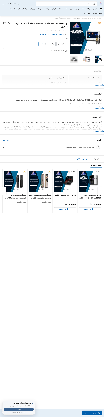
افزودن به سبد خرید (90, 413)
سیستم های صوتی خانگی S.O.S (63, 18)
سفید (42, 44)
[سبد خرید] (3, 4)
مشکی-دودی (62, 44)
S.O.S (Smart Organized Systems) (52, 35)
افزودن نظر (6, 140)
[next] (4, 191)
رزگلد (52, 44)
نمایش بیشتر (99, 85)
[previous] (100, 191)
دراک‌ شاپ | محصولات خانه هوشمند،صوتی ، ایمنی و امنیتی (88, 18)
